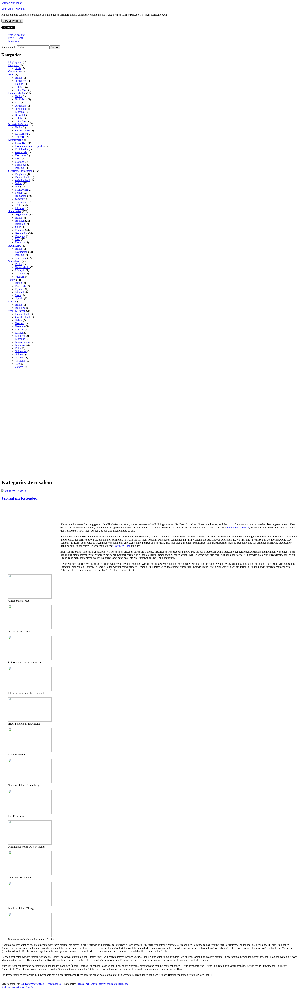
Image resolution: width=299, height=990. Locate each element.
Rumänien (20, 195)
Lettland (19, 329)
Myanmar (20, 345)
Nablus (19, 83)
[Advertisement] (27, 423)
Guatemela (21, 152)
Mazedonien (22, 341)
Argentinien (21, 214)
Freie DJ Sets (15, 37)
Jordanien (20, 108)
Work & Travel (16, 310)
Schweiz (20, 354)
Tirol (17, 363)
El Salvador (21, 149)
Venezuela (20, 258)
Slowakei (20, 198)
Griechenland (22, 180)
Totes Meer (21, 90)
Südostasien (14, 261)
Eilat (17, 102)
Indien (18, 183)
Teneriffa (20, 136)
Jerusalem (20, 80)
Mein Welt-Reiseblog (13, 8)
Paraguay (20, 236)
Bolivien (20, 220)
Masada (19, 111)
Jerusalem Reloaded (19, 498)
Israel (11, 74)
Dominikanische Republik (29, 146)
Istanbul (19, 292)
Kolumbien (21, 233)
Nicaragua (20, 164)
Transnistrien (22, 202)
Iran (17, 186)
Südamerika (14, 211)
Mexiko (19, 161)
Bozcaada (20, 286)
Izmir (18, 295)
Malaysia (20, 270)
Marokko (20, 338)
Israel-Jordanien (17, 93)
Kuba (18, 158)
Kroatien (20, 326)
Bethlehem (21, 99)
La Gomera (21, 133)
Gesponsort (14, 71)
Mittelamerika (15, 139)
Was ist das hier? (17, 34)
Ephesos (19, 289)
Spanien (19, 357)
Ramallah (20, 114)
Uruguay (20, 242)
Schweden (21, 351)
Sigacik (19, 298)
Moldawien (21, 189)
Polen (18, 348)
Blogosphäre (15, 62)
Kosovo (19, 323)
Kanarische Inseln (18, 124)
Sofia (18, 68)
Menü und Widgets (12, 21)
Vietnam (19, 276)
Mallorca (20, 335)
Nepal (18, 192)
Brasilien (20, 223)
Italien (18, 320)
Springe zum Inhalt (11, 2)
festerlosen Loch (121, 545)
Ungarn (12, 301)
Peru (17, 239)
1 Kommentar (108, 983)
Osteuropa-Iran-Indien (20, 170)
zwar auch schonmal (238, 527)
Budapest (20, 307)
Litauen (19, 332)
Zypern (19, 366)
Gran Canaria (22, 130)
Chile (18, 226)
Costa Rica (21, 142)
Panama (19, 167)
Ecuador (19, 230)
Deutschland (22, 177)
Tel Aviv (20, 87)
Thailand (20, 273)
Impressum (14, 41)
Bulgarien (13, 65)
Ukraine (19, 208)
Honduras (20, 155)
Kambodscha (22, 267)
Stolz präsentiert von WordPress (18, 987)
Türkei (18, 205)
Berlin (18, 77)
